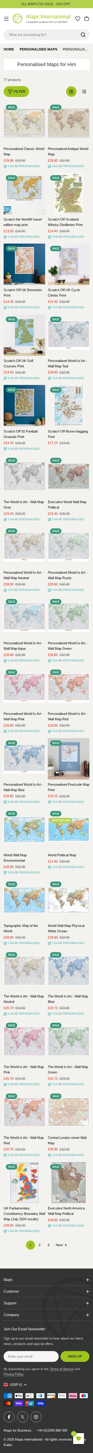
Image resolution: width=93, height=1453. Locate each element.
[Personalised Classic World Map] (24, 123)
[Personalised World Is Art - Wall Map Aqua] (24, 617)
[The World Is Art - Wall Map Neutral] (24, 970)
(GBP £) (16, 1384)
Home (9, 49)
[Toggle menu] (6, 18)
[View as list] (84, 91)
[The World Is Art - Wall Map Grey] (24, 476)
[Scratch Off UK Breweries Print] (24, 264)
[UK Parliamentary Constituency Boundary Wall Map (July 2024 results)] (24, 1182)
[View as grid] (71, 91)
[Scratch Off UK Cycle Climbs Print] (68, 264)
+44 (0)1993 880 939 (52, 1430)
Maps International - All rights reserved (43, 1439)
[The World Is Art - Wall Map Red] (24, 1112)
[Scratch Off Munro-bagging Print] (68, 405)
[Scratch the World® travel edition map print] (24, 193)
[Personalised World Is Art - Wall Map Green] (68, 617)
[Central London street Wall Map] (68, 1112)
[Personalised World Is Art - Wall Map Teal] (68, 335)
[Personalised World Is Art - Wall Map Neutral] (24, 547)
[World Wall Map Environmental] (24, 829)
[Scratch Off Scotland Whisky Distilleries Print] (68, 193)
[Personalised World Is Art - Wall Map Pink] (24, 688)
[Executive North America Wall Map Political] (68, 1182)
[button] (37, 110)
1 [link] (30, 1245)
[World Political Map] (68, 829)
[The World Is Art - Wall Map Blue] (68, 970)
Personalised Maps (38, 49)
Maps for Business (17, 1430)
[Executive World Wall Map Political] (68, 476)
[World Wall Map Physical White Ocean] (68, 900)
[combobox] (46, 34)
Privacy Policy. (14, 1374)
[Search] (83, 34)
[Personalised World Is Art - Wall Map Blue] (24, 759)
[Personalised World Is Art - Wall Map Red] (68, 688)
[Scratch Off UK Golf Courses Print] (24, 335)
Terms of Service (62, 1369)
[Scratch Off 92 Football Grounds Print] (24, 405)
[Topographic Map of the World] (24, 900)
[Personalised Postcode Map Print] (68, 759)
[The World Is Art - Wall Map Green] (68, 1041)
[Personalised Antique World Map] (68, 123)
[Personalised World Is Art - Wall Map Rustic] (68, 547)
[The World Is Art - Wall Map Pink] (24, 1041)
